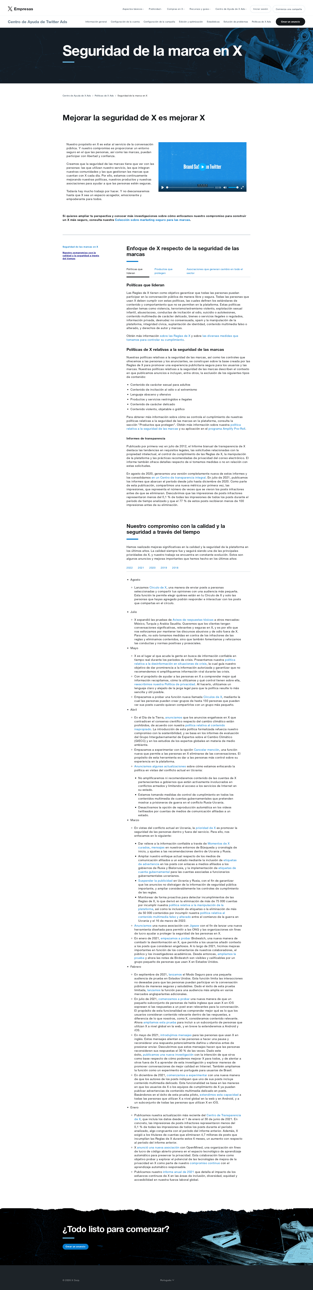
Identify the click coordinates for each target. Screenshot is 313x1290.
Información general (96, 21)
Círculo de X (158, 587)
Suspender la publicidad (155, 880)
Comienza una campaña (289, 9)
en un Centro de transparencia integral (179, 477)
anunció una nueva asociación (158, 1147)
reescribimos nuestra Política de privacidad (164, 684)
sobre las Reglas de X (175, 335)
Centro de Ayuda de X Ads (77, 95)
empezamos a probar (175, 938)
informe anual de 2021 (178, 1172)
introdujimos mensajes (176, 1035)
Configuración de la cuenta (125, 21)
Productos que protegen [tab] (164, 271)
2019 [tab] (164, 567)
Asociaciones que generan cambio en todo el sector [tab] (215, 271)
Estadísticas (213, 21)
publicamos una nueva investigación (168, 1054)
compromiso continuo (205, 1163)
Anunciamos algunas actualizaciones (160, 766)
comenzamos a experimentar (187, 1075)
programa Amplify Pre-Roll (227, 428)
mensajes (158, 847)
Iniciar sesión (260, 8)
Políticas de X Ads (261, 21)
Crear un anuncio (290, 21)
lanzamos (175, 974)
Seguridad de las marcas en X (80, 246)
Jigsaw (194, 925)
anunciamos (173, 717)
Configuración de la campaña (159, 21)
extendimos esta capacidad (219, 1094)
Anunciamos (142, 925)
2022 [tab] (130, 567)
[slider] (190, 187)
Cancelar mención (206, 749)
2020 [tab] (152, 567)
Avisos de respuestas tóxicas (193, 619)
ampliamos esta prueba (159, 1022)
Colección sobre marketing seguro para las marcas (152, 220)
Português (166, 1280)
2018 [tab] (175, 567)
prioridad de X (206, 828)
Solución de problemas (236, 21)
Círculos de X (212, 697)
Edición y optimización (191, 21)
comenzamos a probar (174, 999)
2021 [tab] (141, 567)
